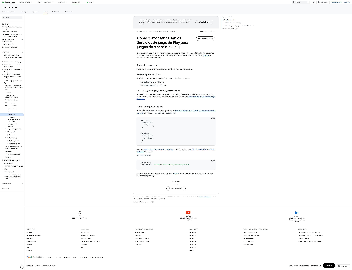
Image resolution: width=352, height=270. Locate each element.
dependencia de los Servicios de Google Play (158, 150)
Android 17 (192, 232)
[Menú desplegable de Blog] (94, 2)
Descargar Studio (249, 241)
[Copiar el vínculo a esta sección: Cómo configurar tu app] (164, 107)
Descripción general (8, 12)
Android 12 (192, 247)
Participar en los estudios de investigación (310, 241)
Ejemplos (35, 12)
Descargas (23, 12)
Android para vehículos (142, 241)
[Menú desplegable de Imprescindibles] (32, 2)
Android (29, 232)
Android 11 (192, 250)
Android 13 (192, 244)
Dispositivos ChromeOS (142, 238)
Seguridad (30, 238)
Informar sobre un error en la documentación (311, 235)
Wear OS (137, 235)
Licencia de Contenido (205, 197)
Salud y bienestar (86, 238)
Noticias (29, 244)
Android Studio (336, 2)
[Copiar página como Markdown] (175, 47)
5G (82, 247)
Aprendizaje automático (88, 235)
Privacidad (84, 244)
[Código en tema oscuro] (212, 118)
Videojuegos (84, 232)
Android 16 (192, 235)
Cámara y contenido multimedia (90, 241)
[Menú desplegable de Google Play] (82, 2)
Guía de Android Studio (250, 232)
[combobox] (301, 2)
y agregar (206, 55)
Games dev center (9, 7)
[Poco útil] (213, 31)
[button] (11, 52)
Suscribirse (329, 266)
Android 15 (192, 238)
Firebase (66, 257)
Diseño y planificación (44, 2)
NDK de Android (248, 244)
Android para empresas (34, 235)
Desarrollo (61, 2)
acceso (176, 174)
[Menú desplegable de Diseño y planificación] (53, 2)
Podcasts (29, 250)
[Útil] (211, 31)
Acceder (347, 2)
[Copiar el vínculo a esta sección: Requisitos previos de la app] (163, 75)
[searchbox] (12, 17)
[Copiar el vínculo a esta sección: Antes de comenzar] (159, 65)
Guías (45, 12)
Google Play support (303, 238)
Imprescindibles (24, 2)
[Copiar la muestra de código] (214, 118)
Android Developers (142, 31)
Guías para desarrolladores (251, 235)
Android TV (138, 244)
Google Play (76, 2)
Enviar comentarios (205, 39)
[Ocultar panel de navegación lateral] (22, 267)
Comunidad (68, 12)
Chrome (58, 257)
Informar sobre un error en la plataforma (309, 232)
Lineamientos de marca (48, 265)
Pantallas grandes (140, 232)
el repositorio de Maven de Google (186, 111)
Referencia (56, 12)
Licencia (37, 265)
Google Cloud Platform (80, 257)
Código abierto (31, 241)
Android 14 (192, 241)
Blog (90, 2)
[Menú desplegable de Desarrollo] (67, 2)
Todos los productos (96, 257)
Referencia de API (249, 238)
